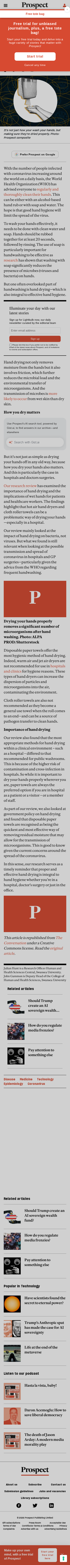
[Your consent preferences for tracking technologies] (63, 1558)
